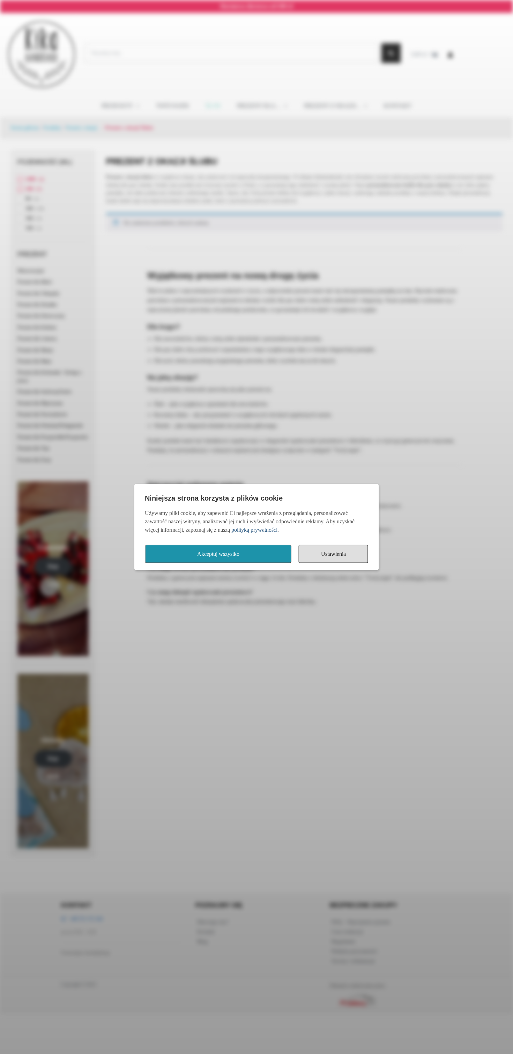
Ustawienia (333, 554)
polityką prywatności (254, 530)
